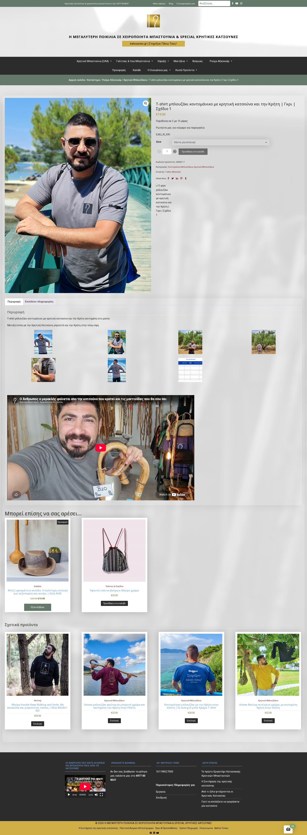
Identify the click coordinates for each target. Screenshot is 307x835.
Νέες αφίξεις (159, 3)
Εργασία (160, 791)
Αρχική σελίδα (77, 80)
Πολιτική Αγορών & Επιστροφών (137, 828)
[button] (146, 103)
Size (158, 141)
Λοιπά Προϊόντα (184, 70)
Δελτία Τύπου (221, 828)
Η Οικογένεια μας (158, 70)
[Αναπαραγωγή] (69, 794)
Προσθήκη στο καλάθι (193, 151)
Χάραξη (161, 61)
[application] (85, 786)
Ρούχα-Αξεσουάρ (219, 61)
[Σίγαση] (96, 794)
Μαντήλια (179, 61)
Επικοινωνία (206, 828)
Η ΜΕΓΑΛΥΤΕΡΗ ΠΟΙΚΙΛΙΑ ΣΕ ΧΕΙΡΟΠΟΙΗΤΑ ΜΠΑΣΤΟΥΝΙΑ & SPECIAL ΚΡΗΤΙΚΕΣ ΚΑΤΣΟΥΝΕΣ (153, 36)
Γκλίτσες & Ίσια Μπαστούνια (133, 61)
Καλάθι (137, 70)
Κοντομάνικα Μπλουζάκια (180, 167)
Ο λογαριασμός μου (185, 3)
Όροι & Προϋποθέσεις (166, 828)
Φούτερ (37, 700)
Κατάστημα (93, 80)
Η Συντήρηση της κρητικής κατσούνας (98, 828)
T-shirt (168, 172)
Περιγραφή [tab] (14, 301)
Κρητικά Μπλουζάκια (135, 80)
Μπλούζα (176, 172)
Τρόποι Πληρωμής (188, 828)
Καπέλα (37, 586)
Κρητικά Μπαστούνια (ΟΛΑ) (93, 61)
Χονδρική (161, 797)
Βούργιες (197, 61)
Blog (171, 3)
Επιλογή (37, 724)
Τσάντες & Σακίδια (114, 586)
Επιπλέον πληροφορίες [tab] (39, 301)
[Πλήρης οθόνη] (101, 794)
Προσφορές (119, 70)
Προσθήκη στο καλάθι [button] (114, 603)
